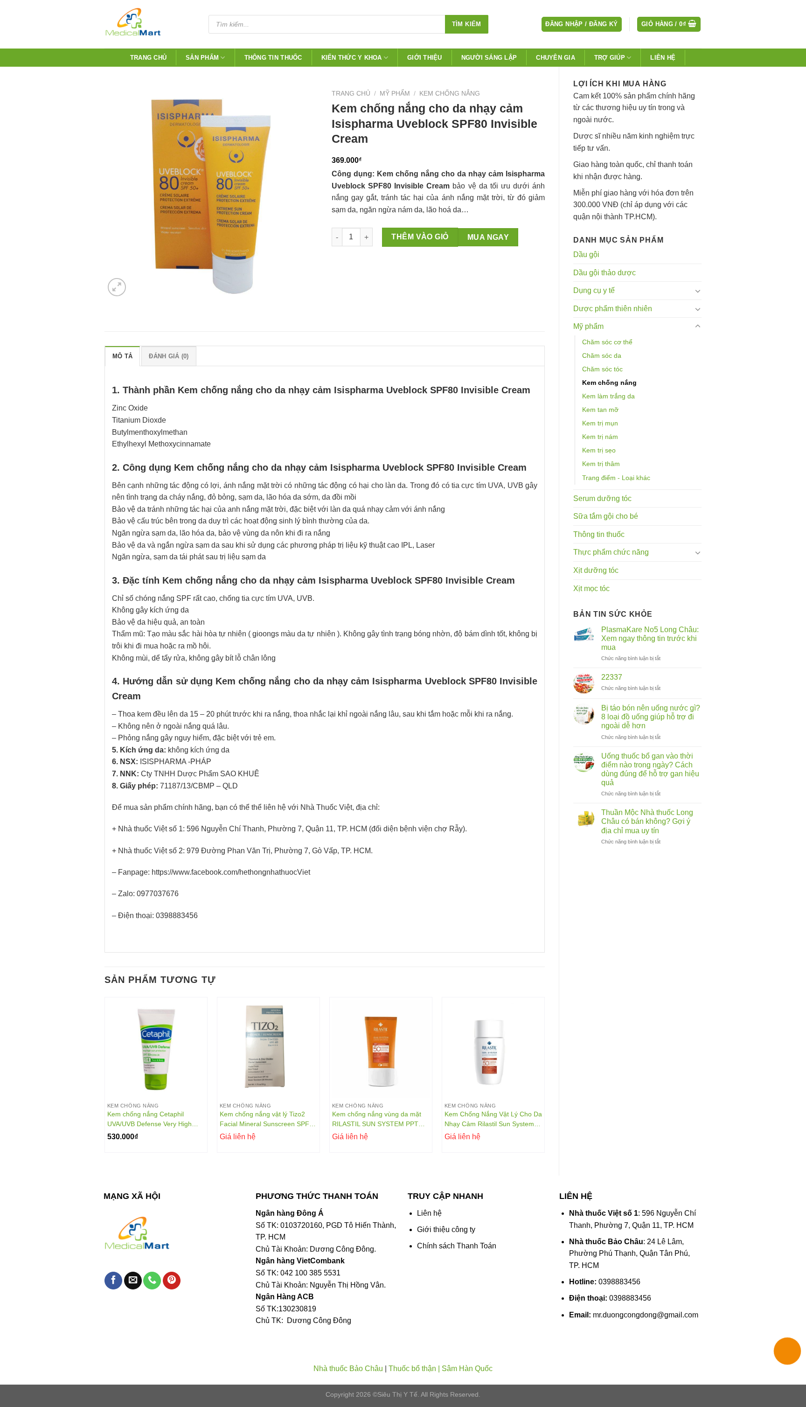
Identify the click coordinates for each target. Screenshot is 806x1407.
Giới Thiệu (424, 57)
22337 (611, 677)
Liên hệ (662, 57)
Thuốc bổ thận (412, 1368)
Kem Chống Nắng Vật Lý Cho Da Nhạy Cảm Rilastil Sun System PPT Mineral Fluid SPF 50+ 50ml (493, 1119)
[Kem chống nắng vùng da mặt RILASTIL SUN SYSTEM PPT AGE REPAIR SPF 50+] (381, 1048)
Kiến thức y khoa (351, 57)
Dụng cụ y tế (594, 290)
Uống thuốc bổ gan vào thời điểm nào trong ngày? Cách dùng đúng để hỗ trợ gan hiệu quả (650, 769)
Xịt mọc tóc (591, 588)
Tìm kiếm (466, 24)
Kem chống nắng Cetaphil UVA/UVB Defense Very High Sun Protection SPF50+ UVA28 (152, 1119)
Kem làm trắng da (608, 396)
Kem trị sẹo (599, 450)
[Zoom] (117, 287)
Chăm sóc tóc (602, 369)
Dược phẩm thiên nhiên (612, 309)
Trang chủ (148, 57)
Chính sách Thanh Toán (456, 1246)
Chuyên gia (555, 57)
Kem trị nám (600, 436)
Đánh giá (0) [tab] (168, 356)
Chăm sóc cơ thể (607, 342)
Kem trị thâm (601, 463)
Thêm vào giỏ (420, 237)
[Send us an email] (133, 1281)
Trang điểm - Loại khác (616, 477)
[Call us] (152, 1281)
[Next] (544, 1078)
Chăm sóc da (601, 355)
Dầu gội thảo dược (604, 273)
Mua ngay (488, 237)
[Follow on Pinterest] (172, 1281)
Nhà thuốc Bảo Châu (348, 1368)
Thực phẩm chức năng (611, 552)
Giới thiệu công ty (446, 1229)
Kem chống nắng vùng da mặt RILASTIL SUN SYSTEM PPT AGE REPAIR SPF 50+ (376, 1119)
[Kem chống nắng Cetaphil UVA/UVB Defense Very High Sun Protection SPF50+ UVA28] (156, 1048)
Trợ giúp (609, 57)
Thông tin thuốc (273, 57)
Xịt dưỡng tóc (595, 570)
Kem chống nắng (609, 382)
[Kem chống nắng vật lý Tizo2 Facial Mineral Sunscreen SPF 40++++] (268, 1048)
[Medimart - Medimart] (148, 24)
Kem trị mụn (600, 423)
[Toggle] (698, 290)
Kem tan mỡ (600, 409)
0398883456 (619, 1282)
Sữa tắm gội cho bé (605, 516)
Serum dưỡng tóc (602, 498)
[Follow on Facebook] (113, 1281)
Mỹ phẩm (588, 326)
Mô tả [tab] (122, 356)
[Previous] (105, 1078)
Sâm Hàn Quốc (467, 1368)
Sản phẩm (202, 57)
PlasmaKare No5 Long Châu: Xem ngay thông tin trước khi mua (650, 638)
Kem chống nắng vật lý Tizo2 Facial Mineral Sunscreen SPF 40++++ (264, 1119)
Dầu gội (586, 254)
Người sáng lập (489, 57)
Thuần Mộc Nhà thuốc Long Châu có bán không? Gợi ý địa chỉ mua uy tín (647, 821)
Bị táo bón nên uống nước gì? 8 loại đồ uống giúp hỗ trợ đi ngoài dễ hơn (650, 717)
